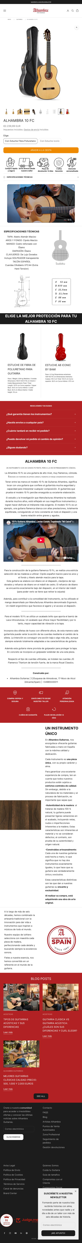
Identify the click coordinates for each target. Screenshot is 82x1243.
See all (41, 1096)
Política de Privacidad (14, 1179)
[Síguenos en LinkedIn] (21, 1233)
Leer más (8, 1032)
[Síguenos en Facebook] (4, 1233)
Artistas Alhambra (52, 1121)
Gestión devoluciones (54, 1147)
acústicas (8, 1014)
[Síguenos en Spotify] (27, 1233)
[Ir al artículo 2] (13, 112)
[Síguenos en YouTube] (16, 1233)
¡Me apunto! (58, 1233)
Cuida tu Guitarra (51, 1170)
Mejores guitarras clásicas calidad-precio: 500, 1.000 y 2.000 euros (20, 1080)
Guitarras (19, 19)
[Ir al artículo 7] (47, 112)
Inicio (9, 19)
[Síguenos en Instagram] (10, 1233)
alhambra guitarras (13, 1071)
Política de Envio (11, 1170)
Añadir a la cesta (41, 150)
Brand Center (10, 1193)
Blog (45, 1117)
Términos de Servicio (14, 1184)
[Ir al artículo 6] (41, 112)
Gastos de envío (31, 129)
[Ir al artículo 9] (61, 112)
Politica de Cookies (13, 1174)
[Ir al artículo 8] (54, 112)
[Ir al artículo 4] (27, 112)
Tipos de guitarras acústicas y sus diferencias (15, 1023)
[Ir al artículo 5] (34, 112)
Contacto (47, 1108)
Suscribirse (13, 1137)
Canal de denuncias (13, 1188)
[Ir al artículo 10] (68, 112)
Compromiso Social (52, 1187)
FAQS (45, 1112)
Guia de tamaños (51, 1174)
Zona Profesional (51, 1134)
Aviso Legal (9, 1165)
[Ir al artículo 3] (20, 112)
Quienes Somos (51, 1165)
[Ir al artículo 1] (6, 112)
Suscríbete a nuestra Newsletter (41, 2)
